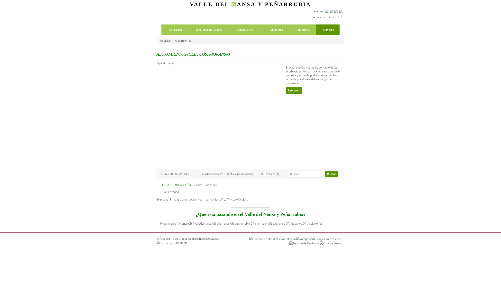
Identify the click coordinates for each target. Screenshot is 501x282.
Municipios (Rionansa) (242, 174)
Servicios (328, 29)
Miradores (276, 29)
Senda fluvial (245, 29)
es (314, 17)
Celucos (197, 185)
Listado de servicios (174, 174)
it (333, 17)
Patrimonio (303, 29)
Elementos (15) (272, 174)
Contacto (181, 243)
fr (324, 17)
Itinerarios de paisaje (209, 29)
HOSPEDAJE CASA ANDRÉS (174, 185)
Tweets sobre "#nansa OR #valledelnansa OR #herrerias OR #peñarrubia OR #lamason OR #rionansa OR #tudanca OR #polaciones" (241, 223)
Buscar (331, 174)
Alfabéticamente (214, 174)
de (329, 17)
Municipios (175, 29)
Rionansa (210, 185)
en (319, 17)
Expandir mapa (165, 63)
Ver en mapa (171, 191)
